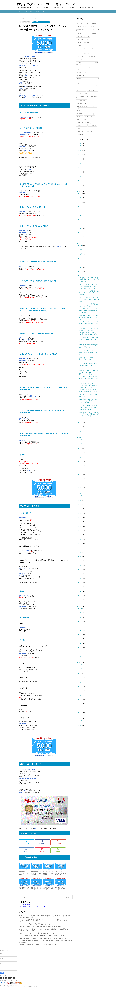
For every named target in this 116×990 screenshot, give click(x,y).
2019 (80, 550)
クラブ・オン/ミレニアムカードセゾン (86, 69)
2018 (80, 606)
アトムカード (92, 56)
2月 (81, 185)
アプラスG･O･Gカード (82, 59)
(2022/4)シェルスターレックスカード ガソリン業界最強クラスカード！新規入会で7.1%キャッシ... (88, 286)
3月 (81, 180)
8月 (81, 159)
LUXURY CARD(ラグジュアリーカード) (86, 48)
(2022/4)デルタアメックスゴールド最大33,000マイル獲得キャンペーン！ (88, 352)
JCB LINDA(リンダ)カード (83, 36)
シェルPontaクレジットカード (84, 72)
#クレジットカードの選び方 (32, 11)
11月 (81, 150)
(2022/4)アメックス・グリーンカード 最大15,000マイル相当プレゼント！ (88, 339)
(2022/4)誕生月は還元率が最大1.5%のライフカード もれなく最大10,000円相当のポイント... (88, 407)
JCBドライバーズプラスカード (84, 42)
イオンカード (80, 67)
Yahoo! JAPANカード (82, 56)
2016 (80, 718)
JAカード (94, 33)
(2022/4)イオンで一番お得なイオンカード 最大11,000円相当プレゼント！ (88, 378)
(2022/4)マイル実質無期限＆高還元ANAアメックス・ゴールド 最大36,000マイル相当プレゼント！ (88, 346)
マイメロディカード (81, 100)
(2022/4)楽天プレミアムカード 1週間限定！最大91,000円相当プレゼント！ (89, 323)
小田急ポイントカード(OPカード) (84, 131)
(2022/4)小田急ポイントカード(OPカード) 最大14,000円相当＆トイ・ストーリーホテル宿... (89, 401)
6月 (81, 167)
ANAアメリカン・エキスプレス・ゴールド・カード (87, 29)
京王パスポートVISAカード (83, 122)
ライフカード (80, 110)
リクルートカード (90, 110)
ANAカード (79, 33)
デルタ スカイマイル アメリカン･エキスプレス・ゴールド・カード (87, 86)
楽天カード (79, 116)
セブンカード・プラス (82, 83)
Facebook (42, 843)
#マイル (44, 11)
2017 (80, 662)
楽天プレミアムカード (82, 119)
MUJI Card (79, 51)
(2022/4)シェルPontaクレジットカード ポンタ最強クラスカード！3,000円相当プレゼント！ (89, 299)
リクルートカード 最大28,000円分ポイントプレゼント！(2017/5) (36, 924)
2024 (80, 143)
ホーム (20, 11)
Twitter (26, 843)
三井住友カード (92, 125)
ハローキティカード (92, 90)
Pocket (42, 851)
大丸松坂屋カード (81, 134)
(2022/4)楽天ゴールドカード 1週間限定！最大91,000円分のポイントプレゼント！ (89, 317)
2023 (80, 191)
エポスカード (89, 67)
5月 (81, 172)
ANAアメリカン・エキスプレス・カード (86, 26)
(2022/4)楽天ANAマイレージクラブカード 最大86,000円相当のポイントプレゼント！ (88, 310)
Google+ (58, 843)
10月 (81, 154)
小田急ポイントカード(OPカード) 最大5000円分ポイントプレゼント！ (38, 933)
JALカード (87, 33)
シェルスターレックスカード (84, 75)
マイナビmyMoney (25, 904)
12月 (81, 146)
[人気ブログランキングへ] (10, 983)
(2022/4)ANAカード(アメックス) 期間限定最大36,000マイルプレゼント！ (88, 365)
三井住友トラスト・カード (83, 128)
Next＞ (67, 897)
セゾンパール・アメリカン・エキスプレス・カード (87, 79)
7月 (81, 163)
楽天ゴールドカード (89, 116)
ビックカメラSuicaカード (83, 93)
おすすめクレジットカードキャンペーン (46, 4)
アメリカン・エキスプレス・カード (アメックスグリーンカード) (87, 63)
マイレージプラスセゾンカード (84, 103)
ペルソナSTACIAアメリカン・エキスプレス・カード (87, 97)
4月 (81, 176)
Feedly (58, 851)
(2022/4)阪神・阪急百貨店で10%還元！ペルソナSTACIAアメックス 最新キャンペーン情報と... (88, 372)
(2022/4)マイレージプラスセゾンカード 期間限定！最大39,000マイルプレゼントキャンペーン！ (88, 385)
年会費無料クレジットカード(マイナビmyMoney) (34, 906)
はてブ (26, 850)
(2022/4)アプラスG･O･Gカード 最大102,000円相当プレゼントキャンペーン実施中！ (89, 279)
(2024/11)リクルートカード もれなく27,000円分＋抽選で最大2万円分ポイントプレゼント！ (43, 935)
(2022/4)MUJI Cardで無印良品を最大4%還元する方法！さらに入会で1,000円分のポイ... (89, 292)
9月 (81, 206)
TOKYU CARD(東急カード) (83, 53)
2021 (80, 437)
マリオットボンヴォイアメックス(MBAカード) (86, 107)
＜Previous (24, 897)
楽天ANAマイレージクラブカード (85, 113)
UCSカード (94, 53)
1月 (81, 236)
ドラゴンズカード (81, 90)
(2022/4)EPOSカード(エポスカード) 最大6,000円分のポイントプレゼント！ (89, 359)
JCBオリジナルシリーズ (82, 39)
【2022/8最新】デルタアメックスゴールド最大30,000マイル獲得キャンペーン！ (40, 926)
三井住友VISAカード (82, 125)
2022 (80, 243)
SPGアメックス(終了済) (89, 51)
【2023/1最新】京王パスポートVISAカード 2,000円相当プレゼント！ (37, 944)
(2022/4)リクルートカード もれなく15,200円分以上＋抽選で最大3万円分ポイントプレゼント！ (89, 414)
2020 (80, 493)
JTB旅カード (80, 45)
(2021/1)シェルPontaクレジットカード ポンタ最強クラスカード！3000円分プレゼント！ (42, 938)
